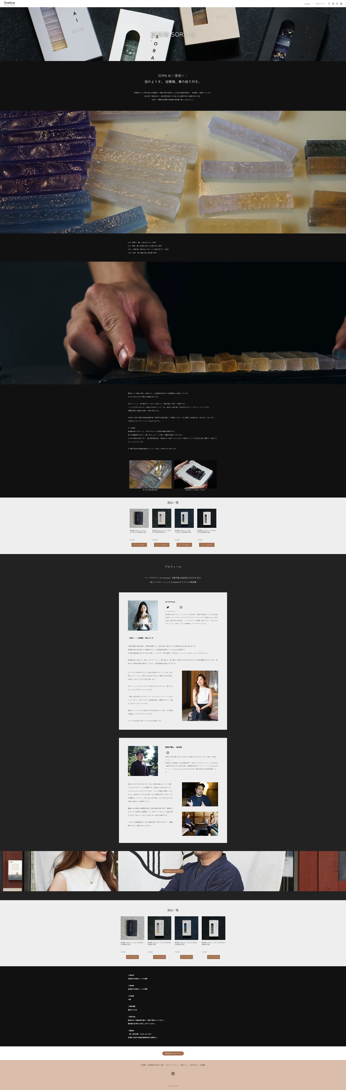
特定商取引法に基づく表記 (156, 1065)
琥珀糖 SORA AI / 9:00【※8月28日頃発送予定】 (206, 531)
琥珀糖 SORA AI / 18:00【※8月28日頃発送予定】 (183, 531)
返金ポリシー (184, 1065)
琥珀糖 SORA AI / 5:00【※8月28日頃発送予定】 (161, 531)
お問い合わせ (194, 1065)
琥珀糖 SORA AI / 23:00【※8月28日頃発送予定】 (138, 531)
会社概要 (202, 1065)
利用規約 (143, 1065)
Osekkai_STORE (174, 1086)
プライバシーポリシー (172, 1065)
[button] (308, 3)
